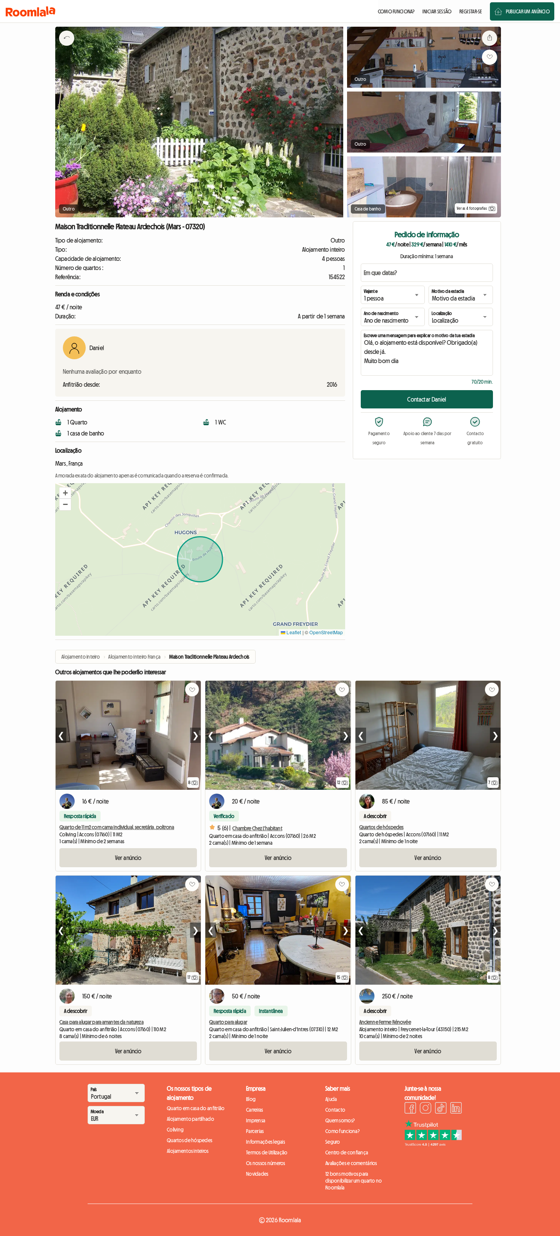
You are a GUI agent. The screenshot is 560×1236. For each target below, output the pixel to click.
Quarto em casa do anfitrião (196, 1108)
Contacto (335, 1109)
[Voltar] (66, 48)
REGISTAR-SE (470, 11)
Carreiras (254, 1109)
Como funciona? (342, 1131)
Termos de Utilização (267, 1152)
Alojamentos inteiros (188, 1151)
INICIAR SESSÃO (437, 11)
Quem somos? (340, 1120)
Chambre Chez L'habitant (257, 828)
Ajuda (331, 1099)
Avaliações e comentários (351, 1163)
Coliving (175, 1129)
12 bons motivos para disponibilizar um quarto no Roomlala (353, 1180)
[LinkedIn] (456, 1109)
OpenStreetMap (326, 632)
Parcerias (255, 1131)
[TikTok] (440, 1109)
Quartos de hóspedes (381, 827)
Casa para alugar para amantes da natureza (101, 1022)
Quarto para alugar (228, 1022)
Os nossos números (265, 1163)
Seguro (332, 1141)
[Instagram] (425, 1109)
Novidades (257, 1174)
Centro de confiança (346, 1152)
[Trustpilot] (433, 1144)
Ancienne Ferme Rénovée (385, 1022)
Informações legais (265, 1141)
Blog (251, 1099)
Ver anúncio (128, 858)
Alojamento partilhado (190, 1119)
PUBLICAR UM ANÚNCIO (528, 11)
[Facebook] (410, 1109)
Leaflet (293, 632)
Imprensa (255, 1120)
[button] (65, 493)
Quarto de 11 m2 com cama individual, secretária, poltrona (116, 827)
